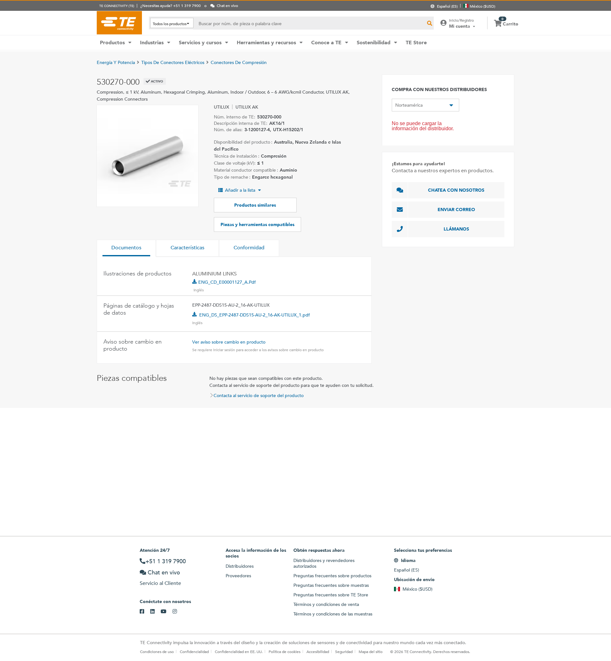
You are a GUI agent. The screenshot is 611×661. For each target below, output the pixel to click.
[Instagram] (177, 612)
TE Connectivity (119, 22)
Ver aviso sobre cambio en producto (228, 342)
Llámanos (456, 229)
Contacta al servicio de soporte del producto (259, 395)
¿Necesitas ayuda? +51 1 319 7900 (170, 5)
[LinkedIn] (155, 612)
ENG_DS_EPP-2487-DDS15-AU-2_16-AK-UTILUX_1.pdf (254, 315)
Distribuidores (240, 566)
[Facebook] (145, 612)
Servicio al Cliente (160, 583)
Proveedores (238, 576)
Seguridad (344, 651)
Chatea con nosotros (456, 190)
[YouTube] (166, 612)
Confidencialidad (194, 651)
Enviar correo (456, 209)
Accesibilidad (317, 651)
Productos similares (255, 205)
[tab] (126, 248)
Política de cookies (284, 651)
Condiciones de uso (157, 651)
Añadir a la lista (240, 190)
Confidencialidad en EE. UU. (239, 651)
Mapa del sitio (371, 651)
